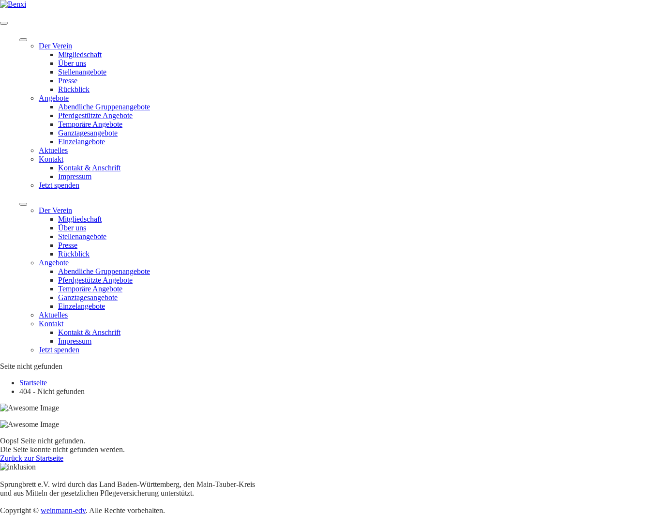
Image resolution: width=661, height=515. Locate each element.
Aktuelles (53, 150)
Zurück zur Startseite (31, 458)
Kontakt (51, 159)
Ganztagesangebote (88, 133)
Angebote (54, 98)
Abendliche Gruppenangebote (104, 107)
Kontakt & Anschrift (89, 168)
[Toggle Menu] (23, 39)
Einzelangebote (81, 141)
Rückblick (74, 89)
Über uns (72, 63)
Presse (67, 80)
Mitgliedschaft (80, 54)
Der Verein (55, 46)
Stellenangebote (82, 72)
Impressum (74, 176)
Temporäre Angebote (90, 124)
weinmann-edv (63, 510)
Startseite (33, 383)
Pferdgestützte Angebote (95, 115)
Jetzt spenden (59, 185)
